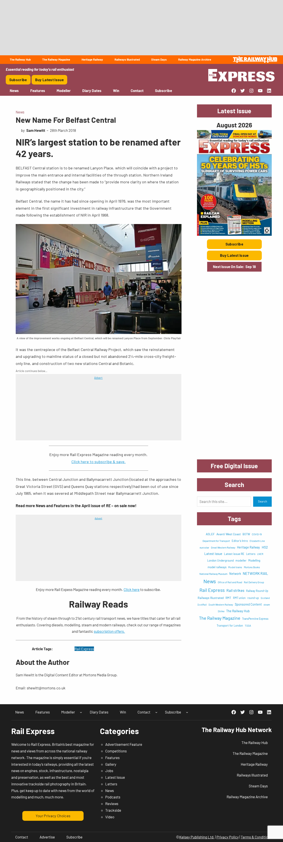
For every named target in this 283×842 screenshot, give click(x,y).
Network (235, 573)
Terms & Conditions (256, 837)
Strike (221, 611)
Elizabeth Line (257, 540)
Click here (132, 589)
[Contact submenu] (156, 712)
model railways (217, 567)
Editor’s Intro (240, 541)
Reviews (111, 803)
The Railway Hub (238, 611)
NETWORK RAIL (255, 573)
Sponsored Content (248, 604)
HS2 (265, 547)
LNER (260, 553)
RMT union (239, 597)
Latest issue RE (234, 554)
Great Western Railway (223, 547)
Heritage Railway (248, 547)
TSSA (248, 625)
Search (262, 501)
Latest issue (213, 554)
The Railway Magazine (219, 618)
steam (267, 604)
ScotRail (202, 604)
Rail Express (84, 648)
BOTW (246, 534)
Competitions (116, 751)
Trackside (113, 810)
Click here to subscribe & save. (98, 461)
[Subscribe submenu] (187, 712)
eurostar (204, 547)
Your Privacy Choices (53, 815)
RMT (228, 598)
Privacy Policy (227, 837)
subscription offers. (109, 631)
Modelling (254, 560)
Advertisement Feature (123, 744)
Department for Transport (216, 540)
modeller (241, 560)
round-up (253, 597)
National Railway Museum (213, 573)
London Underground (220, 560)
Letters (250, 554)
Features (112, 757)
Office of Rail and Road (230, 582)
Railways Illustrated (211, 598)
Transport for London (230, 625)
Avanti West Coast (228, 534)
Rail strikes (235, 590)
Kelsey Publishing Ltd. (196, 837)
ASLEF (210, 534)
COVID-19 (257, 534)
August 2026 (234, 125)
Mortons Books (252, 567)
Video (109, 817)
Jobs (109, 770)
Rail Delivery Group (254, 582)
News (20, 112)
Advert (98, 378)
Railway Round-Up (257, 591)
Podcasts (112, 797)
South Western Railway (220, 604)
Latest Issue (115, 777)
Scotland (265, 597)
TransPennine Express (255, 618)
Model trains (235, 567)
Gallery (110, 764)
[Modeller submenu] (81, 712)
